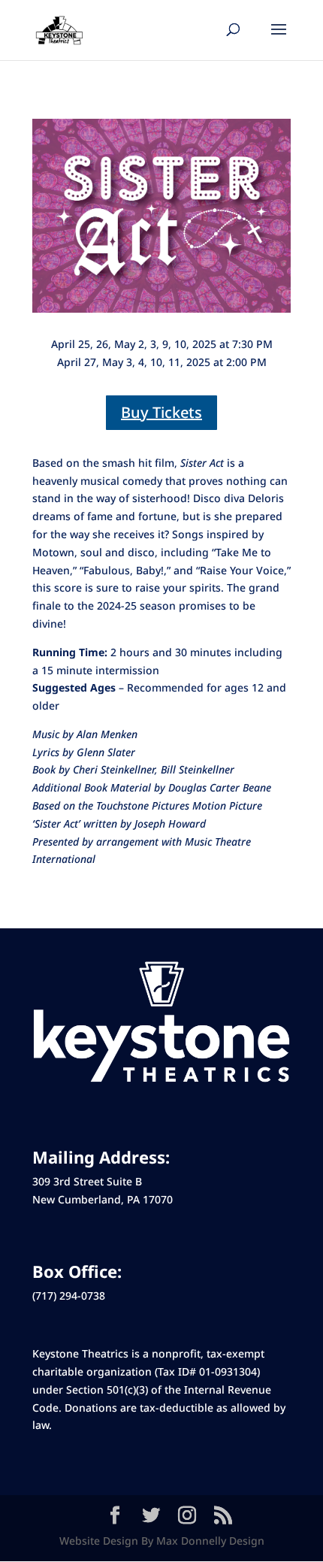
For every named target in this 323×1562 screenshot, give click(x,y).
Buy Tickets (161, 412)
